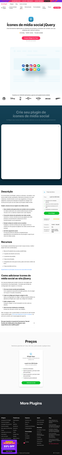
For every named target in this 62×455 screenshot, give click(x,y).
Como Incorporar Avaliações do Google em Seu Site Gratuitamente (54, 426)
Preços (49, 7)
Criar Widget (57, 7)
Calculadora (4, 434)
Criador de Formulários (6, 438)
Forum (26, 433)
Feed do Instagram (5, 422)
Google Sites (16, 434)
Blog (17, 4)
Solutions (39, 431)
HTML (14, 432)
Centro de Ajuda (23, 4)
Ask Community (40, 422)
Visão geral (21, 7)
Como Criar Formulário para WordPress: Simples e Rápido (55, 440)
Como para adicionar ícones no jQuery (22, 314)
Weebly (14, 436)
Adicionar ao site (31, 382)
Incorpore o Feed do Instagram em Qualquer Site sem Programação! (54, 430)
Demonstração (28, 7)
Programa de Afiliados (30, 426)
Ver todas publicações (54, 443)
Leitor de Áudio (4, 436)
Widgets (12, 4)
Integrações (39, 439)
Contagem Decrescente (6, 424)
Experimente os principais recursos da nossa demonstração (16, 269)
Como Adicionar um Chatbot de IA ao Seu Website (53, 421)
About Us (27, 422)
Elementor (15, 428)
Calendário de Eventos (6, 432)
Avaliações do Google (6, 420)
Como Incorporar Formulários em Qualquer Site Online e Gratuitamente (54, 435)
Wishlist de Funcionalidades (40, 434)
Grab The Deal (9, 451)
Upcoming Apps (40, 445)
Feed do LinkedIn (5, 426)
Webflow (15, 424)
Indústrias (39, 443)
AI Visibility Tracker (41, 429)
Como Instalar (44, 7)
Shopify (15, 430)
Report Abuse (40, 424)
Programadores (28, 428)
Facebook (27, 436)
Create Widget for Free (31, 38)
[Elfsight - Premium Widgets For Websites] (4, 4)
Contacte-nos (28, 420)
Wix (14, 422)
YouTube (27, 442)
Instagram (27, 438)
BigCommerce (16, 438)
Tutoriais (39, 437)
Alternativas (39, 441)
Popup (2, 430)
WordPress (15, 426)
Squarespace (16, 420)
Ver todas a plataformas (19, 443)
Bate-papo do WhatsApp (6, 428)
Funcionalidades (36, 7)
